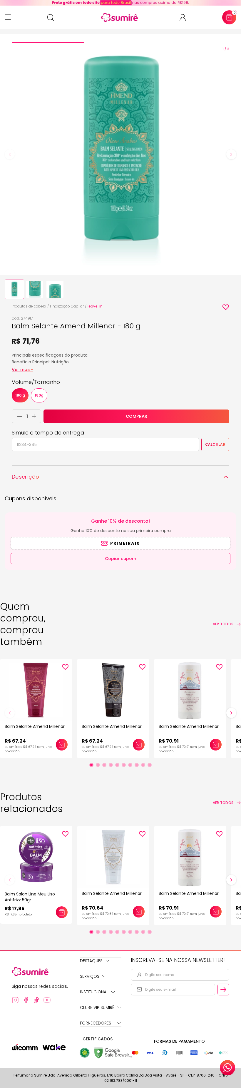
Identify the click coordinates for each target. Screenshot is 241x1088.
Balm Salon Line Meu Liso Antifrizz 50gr (30, 897)
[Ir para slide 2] (98, 765)
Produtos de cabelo (29, 306)
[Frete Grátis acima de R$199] (120, 3)
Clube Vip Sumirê (97, 1007)
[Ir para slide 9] (143, 765)
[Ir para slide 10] (150, 765)
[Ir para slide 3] (104, 765)
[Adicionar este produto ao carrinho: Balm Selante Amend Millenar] (62, 745)
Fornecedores (95, 1023)
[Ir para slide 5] (117, 765)
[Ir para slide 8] (137, 765)
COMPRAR (136, 416)
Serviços (89, 976)
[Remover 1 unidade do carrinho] (18, 416)
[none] (14, 289)
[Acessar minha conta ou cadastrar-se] (185, 17)
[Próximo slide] (231, 713)
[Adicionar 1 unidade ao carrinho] (36, 416)
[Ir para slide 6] (124, 765)
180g (39, 395)
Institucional (94, 992)
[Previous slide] (10, 154)
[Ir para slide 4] (111, 765)
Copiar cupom (120, 558)
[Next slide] (231, 154)
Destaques (91, 961)
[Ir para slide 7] (130, 765)
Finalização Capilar (67, 306)
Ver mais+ (22, 369)
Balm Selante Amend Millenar (35, 726)
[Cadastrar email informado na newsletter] (223, 989)
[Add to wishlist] (225, 307)
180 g (20, 395)
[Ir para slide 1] (91, 765)
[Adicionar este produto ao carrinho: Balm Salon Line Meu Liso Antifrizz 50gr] (62, 912)
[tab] (48, 42)
